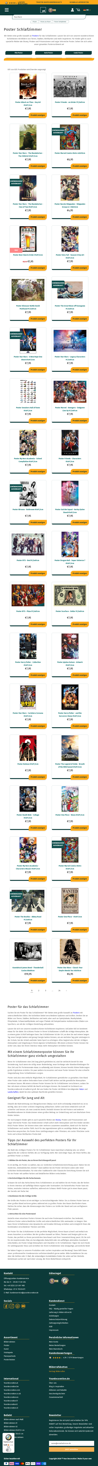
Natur (81, 1089)
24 (59, 991)
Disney (58, 1120)
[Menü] (6, 10)
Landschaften (13, 1092)
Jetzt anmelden (71, 1449)
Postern (35, 36)
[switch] (8, 1449)
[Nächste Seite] (66, 990)
